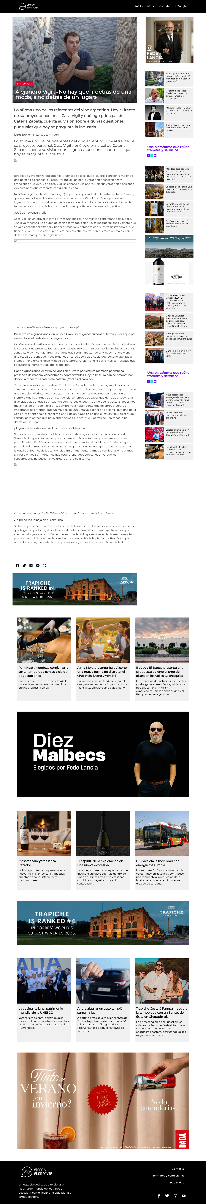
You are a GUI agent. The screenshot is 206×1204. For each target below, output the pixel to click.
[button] (24, 83)
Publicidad (177, 1182)
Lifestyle (181, 6)
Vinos (151, 6)
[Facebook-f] (159, 1196)
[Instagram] (175, 1196)
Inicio (139, 6)
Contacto (178, 1168)
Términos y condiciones (168, 1175)
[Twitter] (167, 1196)
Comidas (165, 6)
